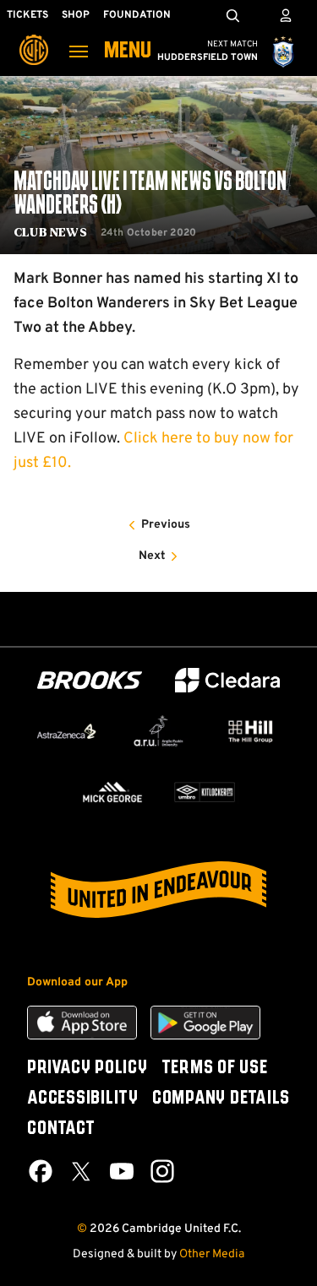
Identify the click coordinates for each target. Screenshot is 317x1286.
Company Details (221, 1098)
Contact (61, 1129)
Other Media (211, 1254)
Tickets (27, 15)
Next (152, 556)
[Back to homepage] (34, 38)
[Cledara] (227, 680)
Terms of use (214, 1068)
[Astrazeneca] (66, 731)
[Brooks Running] (89, 680)
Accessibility (83, 1098)
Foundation (137, 15)
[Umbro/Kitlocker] (205, 792)
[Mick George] (113, 792)
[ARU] (158, 731)
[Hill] (250, 731)
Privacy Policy (87, 1068)
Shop (76, 15)
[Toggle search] (232, 15)
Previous (165, 525)
